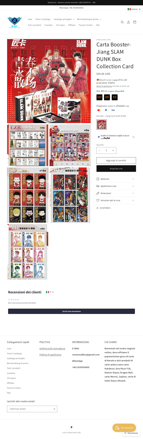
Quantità (100, 145)
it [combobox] (50, 292)
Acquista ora (116, 168)
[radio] (101, 124)
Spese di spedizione (104, 86)
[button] (63, 19)
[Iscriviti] (54, 409)
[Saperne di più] (133, 137)
